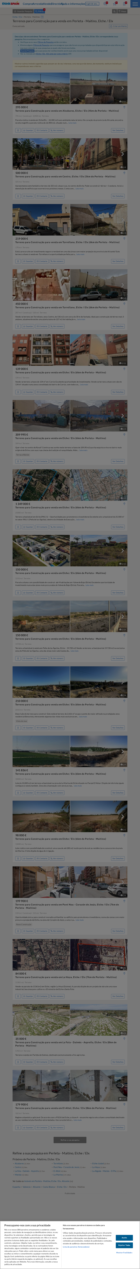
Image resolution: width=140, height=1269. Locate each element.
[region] (70, 1245)
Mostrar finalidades (124, 1252)
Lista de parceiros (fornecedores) (76, 1247)
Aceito (124, 1238)
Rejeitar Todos (124, 1245)
